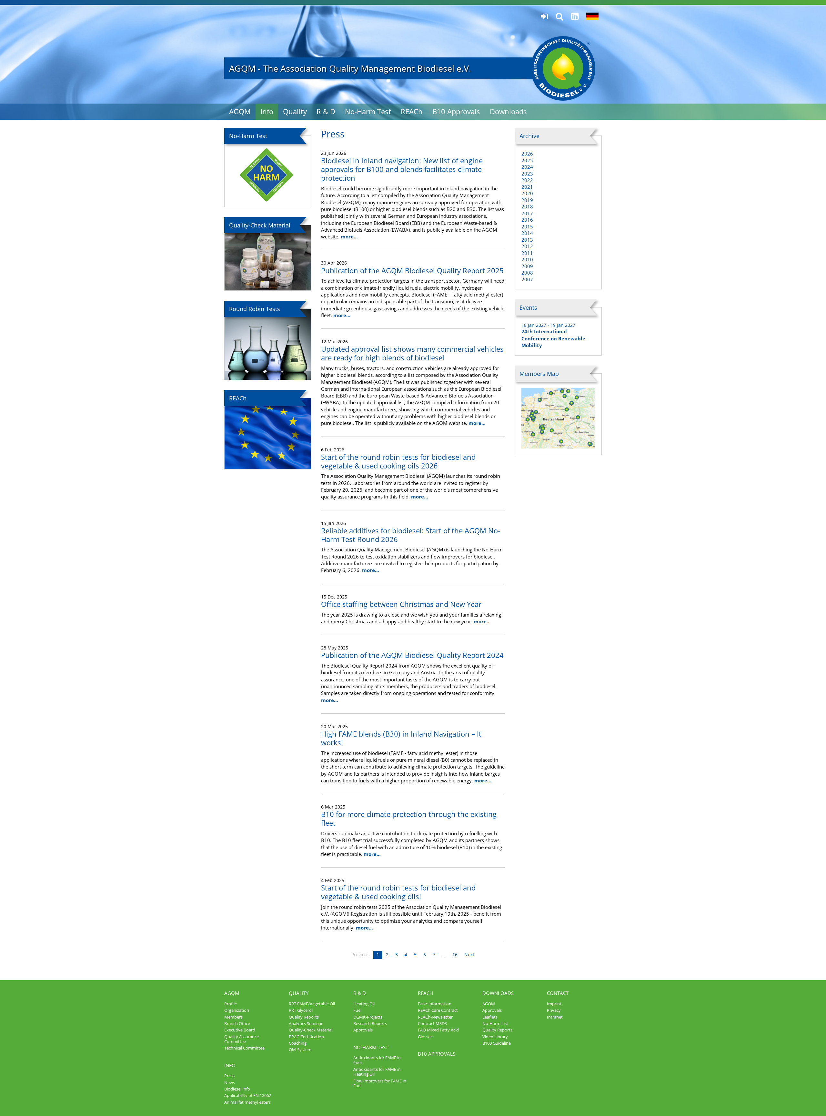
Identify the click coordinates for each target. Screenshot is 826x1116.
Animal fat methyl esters (247, 1102)
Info (266, 111)
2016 (527, 219)
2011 (527, 253)
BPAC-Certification (306, 1037)
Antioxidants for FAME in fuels (377, 1060)
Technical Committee (244, 1048)
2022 (527, 180)
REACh (412, 111)
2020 (527, 193)
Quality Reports (304, 1017)
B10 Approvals (456, 111)
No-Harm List (495, 1023)
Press (229, 1076)
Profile (230, 1004)
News (229, 1082)
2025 (527, 160)
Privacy (554, 1010)
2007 (527, 279)
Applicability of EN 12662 (247, 1095)
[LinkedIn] (575, 16)
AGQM (240, 111)
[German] (592, 16)
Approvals (363, 1030)
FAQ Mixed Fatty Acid (438, 1030)
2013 (527, 239)
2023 (527, 173)
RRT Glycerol (301, 1010)
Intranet (555, 1017)
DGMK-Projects (367, 1017)
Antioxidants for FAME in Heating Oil (377, 1071)
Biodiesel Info (237, 1089)
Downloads (508, 111)
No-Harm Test (368, 111)
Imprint (554, 1004)
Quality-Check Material (310, 1030)
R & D (326, 111)
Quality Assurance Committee (241, 1039)
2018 (527, 206)
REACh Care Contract (438, 1010)
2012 (527, 246)
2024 (527, 167)
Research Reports (370, 1023)
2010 (527, 259)
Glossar (425, 1037)
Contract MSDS (432, 1023)
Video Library (495, 1037)
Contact (558, 993)
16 (455, 954)
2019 (527, 200)
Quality (295, 111)
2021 (527, 187)
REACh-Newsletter (435, 1017)
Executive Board (239, 1030)
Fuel (357, 1010)
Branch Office (237, 1023)
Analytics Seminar (306, 1023)
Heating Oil (364, 1004)
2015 (527, 226)
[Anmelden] (544, 16)
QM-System (300, 1049)
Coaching (298, 1043)
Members (233, 1017)
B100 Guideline (496, 1043)
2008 (527, 272)
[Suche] (559, 16)
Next (469, 954)
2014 (527, 233)
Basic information (434, 1004)
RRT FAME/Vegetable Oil (312, 1004)
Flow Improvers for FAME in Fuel (379, 1083)
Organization (236, 1010)
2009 (527, 266)
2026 (527, 153)
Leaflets (490, 1017)
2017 (527, 213)
